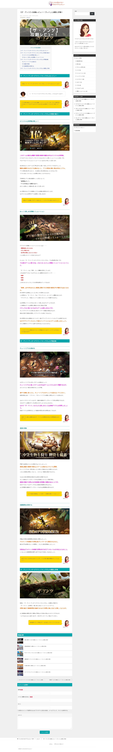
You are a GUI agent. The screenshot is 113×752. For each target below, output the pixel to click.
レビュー (28, 17)
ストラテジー (22, 17)
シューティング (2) (80, 76)
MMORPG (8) (79, 61)
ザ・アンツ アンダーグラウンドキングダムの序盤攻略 (34, 59)
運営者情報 (77, 130)
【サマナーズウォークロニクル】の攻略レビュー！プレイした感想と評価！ (38, 652)
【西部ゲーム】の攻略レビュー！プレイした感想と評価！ (60, 679)
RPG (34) (79, 64)
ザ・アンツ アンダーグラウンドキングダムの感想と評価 (35, 68)
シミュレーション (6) (81, 73)
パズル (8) (79, 85)
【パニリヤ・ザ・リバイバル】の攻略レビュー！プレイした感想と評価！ (32, 679)
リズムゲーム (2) (80, 88)
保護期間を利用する (28, 66)
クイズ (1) (79, 70)
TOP (26, 738)
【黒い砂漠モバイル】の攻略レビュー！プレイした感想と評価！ (36, 639)
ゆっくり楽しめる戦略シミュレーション (33, 57)
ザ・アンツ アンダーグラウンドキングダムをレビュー (34, 50)
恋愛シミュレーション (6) (82, 91)
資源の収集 (26, 63)
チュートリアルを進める (29, 61)
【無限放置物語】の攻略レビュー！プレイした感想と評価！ (35, 646)
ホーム (51, 744)
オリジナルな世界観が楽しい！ (30, 55)
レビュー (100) (78, 58)
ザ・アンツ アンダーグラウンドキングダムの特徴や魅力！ (36, 52)
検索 (76, 11)
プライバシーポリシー (79, 127)
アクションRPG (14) (81, 67)
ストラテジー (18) (80, 79)
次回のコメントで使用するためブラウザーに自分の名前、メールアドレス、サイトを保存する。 (44, 710)
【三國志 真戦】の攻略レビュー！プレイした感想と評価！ (35, 665)
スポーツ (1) (79, 82)
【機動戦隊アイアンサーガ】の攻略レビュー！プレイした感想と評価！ (37, 659)
